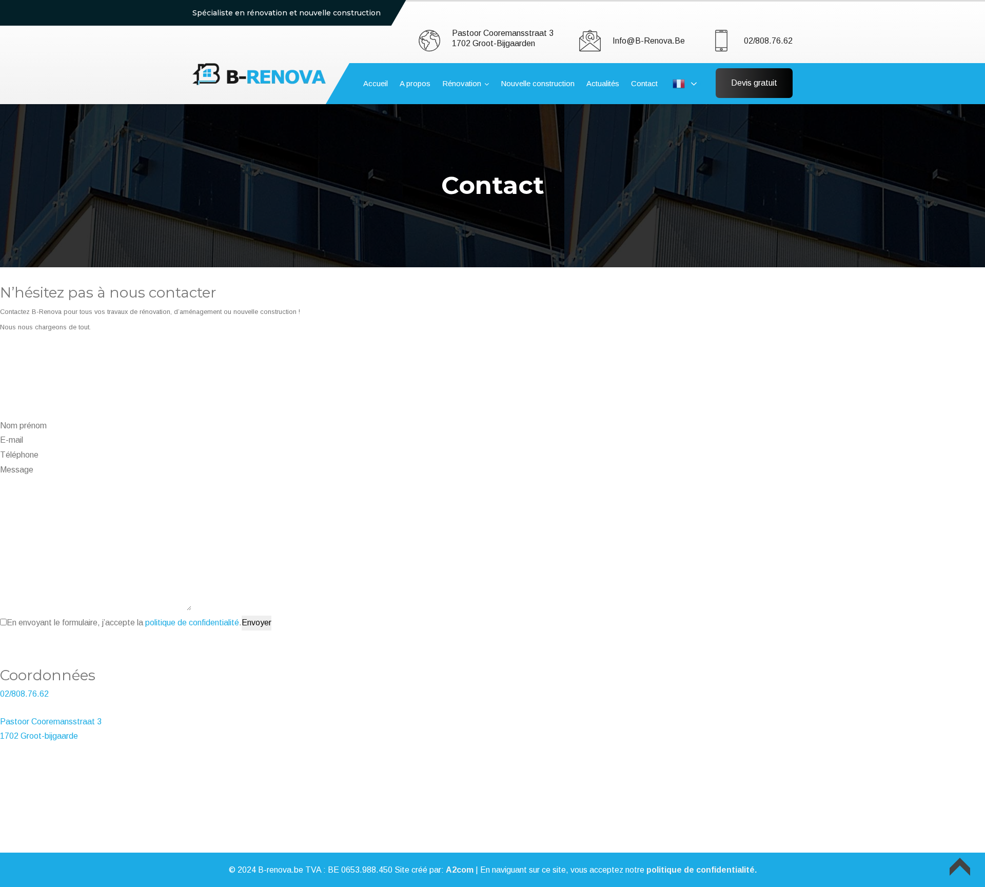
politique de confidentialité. (701, 869)
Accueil (375, 83)
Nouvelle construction (538, 83)
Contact (644, 83)
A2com (460, 869)
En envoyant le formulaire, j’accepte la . (124, 622)
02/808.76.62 (768, 40)
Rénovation (461, 83)
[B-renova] (259, 73)
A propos (415, 83)
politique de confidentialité (192, 622)
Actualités (602, 83)
